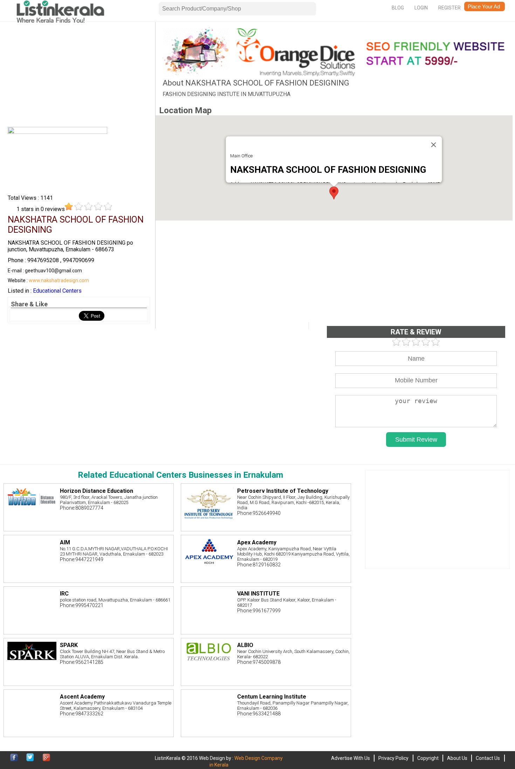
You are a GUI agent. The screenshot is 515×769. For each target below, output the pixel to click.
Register (449, 8)
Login (421, 8)
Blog (398, 8)
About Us (457, 758)
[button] (333, 192)
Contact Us (488, 758)
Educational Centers (57, 290)
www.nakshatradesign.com (59, 280)
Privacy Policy (393, 758)
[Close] (433, 144)
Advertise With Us (350, 758)
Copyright (428, 758)
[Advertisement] (79, 76)
